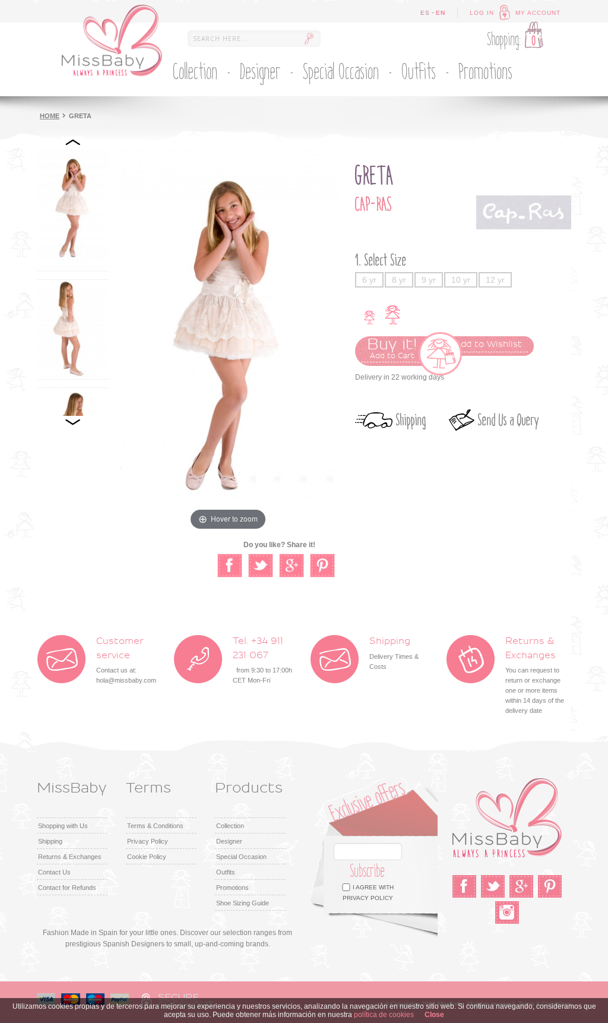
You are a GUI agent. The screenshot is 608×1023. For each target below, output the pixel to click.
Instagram (507, 912)
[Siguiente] (73, 422)
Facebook (464, 886)
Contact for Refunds (67, 887)
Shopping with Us (63, 825)
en (440, 13)
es (425, 13)
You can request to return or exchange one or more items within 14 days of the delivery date (534, 675)
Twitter (493, 886)
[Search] (309, 38)
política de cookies (384, 1015)
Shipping (411, 420)
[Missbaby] (112, 41)
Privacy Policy (147, 841)
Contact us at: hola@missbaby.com (126, 660)
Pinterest (550, 886)
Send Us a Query (508, 420)
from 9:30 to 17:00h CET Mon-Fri (262, 660)
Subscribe (367, 871)
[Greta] (73, 210)
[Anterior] (73, 143)
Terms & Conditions (155, 825)
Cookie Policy (146, 856)
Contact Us (54, 872)
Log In (482, 13)
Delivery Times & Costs (394, 653)
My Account (537, 13)
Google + (521, 886)
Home (49, 115)
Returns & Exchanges (70, 856)
